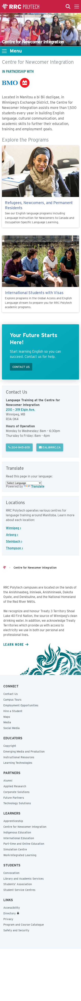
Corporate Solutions (16, 792)
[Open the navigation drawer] (76, 6)
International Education (18, 838)
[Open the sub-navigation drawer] (4, 51)
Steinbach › (14, 541)
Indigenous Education (17, 832)
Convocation (11, 872)
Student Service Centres (19, 889)
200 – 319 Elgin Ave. (20, 409)
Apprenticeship (13, 821)
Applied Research (14, 786)
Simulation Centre (15, 849)
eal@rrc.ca (51, 447)
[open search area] (68, 6)
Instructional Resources (18, 757)
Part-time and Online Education (23, 843)
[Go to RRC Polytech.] (4, 567)
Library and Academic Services (23, 878)
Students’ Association (17, 884)
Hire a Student (12, 711)
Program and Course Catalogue (23, 924)
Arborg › (12, 535)
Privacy (8, 919)
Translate (37, 486)
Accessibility (11, 907)
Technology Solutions (17, 803)
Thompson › (14, 548)
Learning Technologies (17, 762)
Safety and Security (16, 930)
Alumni (7, 780)
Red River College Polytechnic (20, 6)
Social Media (11, 728)
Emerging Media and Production (24, 751)
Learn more (13, 644)
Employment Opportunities (20, 705)
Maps (6, 716)
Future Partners (13, 797)
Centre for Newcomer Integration (24, 826)
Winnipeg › (13, 528)
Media (7, 722)
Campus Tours (12, 699)
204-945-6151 (20, 447)
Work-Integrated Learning (19, 855)
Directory (9, 913)
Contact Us (10, 693)
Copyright (9, 745)
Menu (16, 51)
